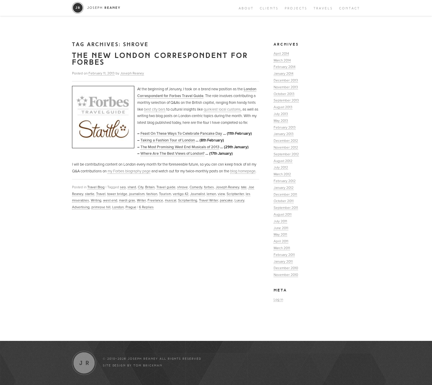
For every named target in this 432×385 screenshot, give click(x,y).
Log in (278, 299)
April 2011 (281, 241)
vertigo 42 (180, 194)
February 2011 (284, 255)
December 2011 (285, 194)
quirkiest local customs (222, 109)
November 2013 (286, 87)
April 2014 (281, 53)
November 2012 (286, 147)
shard (132, 187)
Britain (150, 187)
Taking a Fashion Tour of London (167, 140)
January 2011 (283, 261)
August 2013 (283, 107)
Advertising (81, 207)
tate (244, 187)
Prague (130, 207)
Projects (296, 8)
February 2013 (285, 127)
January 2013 (284, 134)
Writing (96, 200)
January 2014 (283, 73)
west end (110, 200)
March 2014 (282, 60)
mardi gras (127, 200)
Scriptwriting (187, 200)
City (140, 187)
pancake (226, 200)
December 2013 (286, 80)
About (246, 8)
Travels (323, 8)
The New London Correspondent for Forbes (160, 59)
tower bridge (117, 194)
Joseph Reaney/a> (96, 8)
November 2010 (286, 275)
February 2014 (284, 67)
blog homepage (242, 171)
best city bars (154, 109)
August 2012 (283, 161)
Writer (141, 200)
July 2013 (281, 114)
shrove (182, 187)
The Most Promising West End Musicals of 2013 (179, 147)
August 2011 (283, 214)
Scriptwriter (235, 194)
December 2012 (286, 141)
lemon (211, 194)
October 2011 (284, 201)
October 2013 (284, 94)
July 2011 (280, 221)
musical (170, 200)
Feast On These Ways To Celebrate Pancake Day (181, 133)
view (221, 194)
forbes (209, 187)
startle (89, 194)
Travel (101, 194)
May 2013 (281, 121)
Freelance (155, 200)
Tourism (165, 194)
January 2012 (284, 188)
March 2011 (282, 248)
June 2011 (281, 228)
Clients (269, 8)
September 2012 (286, 154)
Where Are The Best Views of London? (172, 153)
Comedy (196, 187)
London (118, 207)
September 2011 (286, 208)
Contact (349, 8)
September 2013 (286, 100)
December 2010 (286, 268)
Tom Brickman (147, 365)
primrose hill (100, 207)
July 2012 (281, 167)
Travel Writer (208, 200)
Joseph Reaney (132, 73)
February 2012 (285, 181)
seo (123, 187)
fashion (151, 194)
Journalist (197, 194)
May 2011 (280, 234)
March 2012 (282, 174)
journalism (137, 194)
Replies (146, 207)
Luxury (239, 200)
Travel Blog (96, 187)
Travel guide (165, 187)
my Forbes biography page (129, 171)
